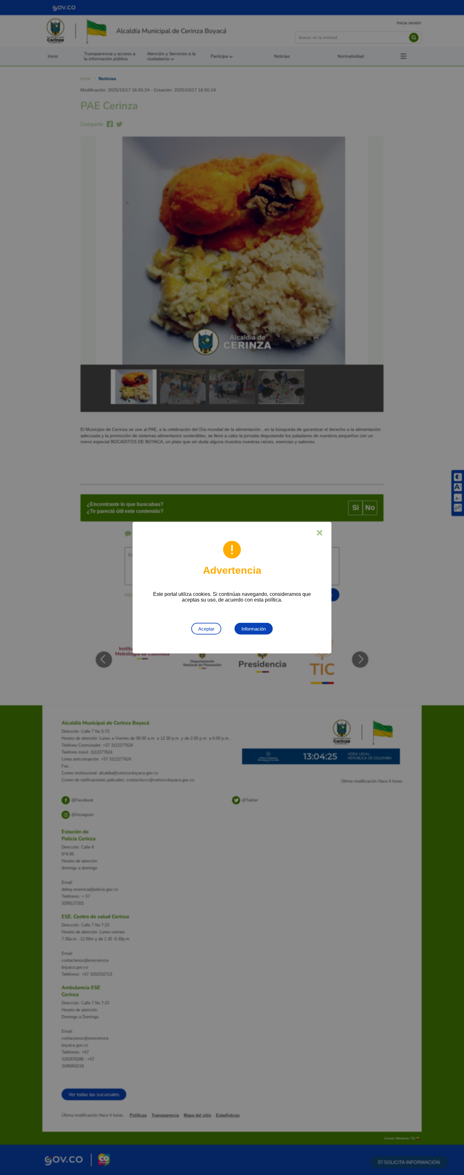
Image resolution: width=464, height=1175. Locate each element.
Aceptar (206, 628)
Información (253, 628)
